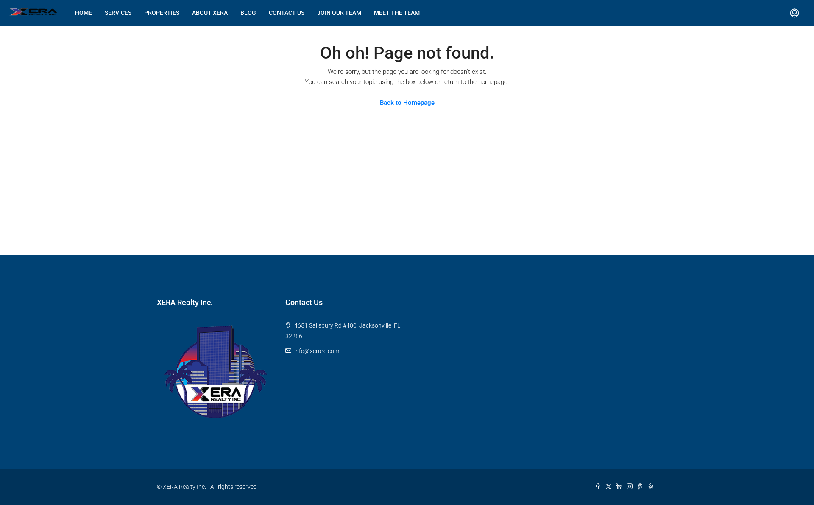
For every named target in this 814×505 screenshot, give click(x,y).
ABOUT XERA (210, 12)
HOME (83, 12)
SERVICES (118, 12)
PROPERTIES (161, 12)
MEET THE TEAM (397, 12)
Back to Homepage (407, 103)
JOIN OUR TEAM (339, 12)
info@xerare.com (316, 351)
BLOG (248, 12)
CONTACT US (286, 12)
